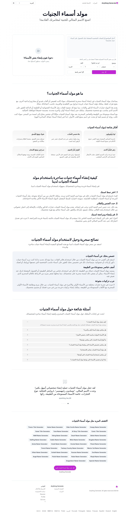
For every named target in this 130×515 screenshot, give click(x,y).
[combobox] (25, 3)
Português (82, 511)
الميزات (95, 3)
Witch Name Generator (77, 440)
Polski (63, 511)
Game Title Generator (42, 431)
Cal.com (42, 499)
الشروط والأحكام (40, 489)
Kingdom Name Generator (97, 440)
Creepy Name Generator (98, 427)
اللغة (81, 63)
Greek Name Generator (59, 444)
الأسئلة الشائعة (86, 3)
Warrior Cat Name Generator (96, 448)
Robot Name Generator (79, 456)
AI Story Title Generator (80, 431)
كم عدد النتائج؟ (95, 63)
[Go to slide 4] (63, 403)
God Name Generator (99, 452)
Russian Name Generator (79, 452)
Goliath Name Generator (59, 452)
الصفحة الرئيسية (58, 489)
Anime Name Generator (39, 444)
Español (101, 511)
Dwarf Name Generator (79, 435)
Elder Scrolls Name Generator (76, 427)
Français (95, 511)
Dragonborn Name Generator (75, 461)
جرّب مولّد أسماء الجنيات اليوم (63, 468)
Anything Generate (65, 472)
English (114, 511)
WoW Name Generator (40, 435)
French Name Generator (49, 448)
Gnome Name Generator (78, 444)
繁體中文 (50, 511)
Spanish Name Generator (97, 461)
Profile (43, 497)
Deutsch (108, 511)
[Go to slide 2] (66, 403)
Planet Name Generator (98, 444)
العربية (68, 511)
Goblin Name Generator (58, 440)
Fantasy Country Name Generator (72, 448)
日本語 (44, 511)
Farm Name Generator (61, 431)
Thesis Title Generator (35, 427)
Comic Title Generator (98, 431)
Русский (74, 511)
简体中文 (57, 511)
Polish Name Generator (60, 456)
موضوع (114, 63)
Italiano (89, 511)
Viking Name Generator (59, 435)
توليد (103, 72)
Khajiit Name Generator (98, 456)
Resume (42, 494)
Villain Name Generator (39, 452)
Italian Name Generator (55, 427)
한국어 (39, 511)
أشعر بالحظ (78, 72)
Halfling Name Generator (38, 440)
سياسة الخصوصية (40, 491)
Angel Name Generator (40, 456)
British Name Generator (98, 435)
